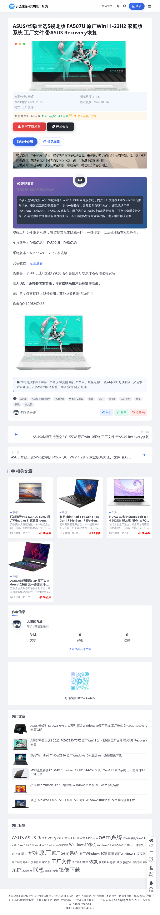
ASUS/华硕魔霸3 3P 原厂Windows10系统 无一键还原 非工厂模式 (29, 584)
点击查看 (36, 263)
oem (95, 838)
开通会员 (62, 126)
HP (70, 838)
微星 (85, 862)
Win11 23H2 (76, 399)
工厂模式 (76, 862)
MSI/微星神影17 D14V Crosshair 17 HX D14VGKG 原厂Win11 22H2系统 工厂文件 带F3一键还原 (87, 772)
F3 (66, 838)
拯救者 (127, 862)
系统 (17, 404)
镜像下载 (69, 869)
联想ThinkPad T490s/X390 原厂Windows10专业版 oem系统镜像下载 (76, 755)
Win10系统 (129, 838)
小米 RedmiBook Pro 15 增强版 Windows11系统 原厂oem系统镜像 (74, 785)
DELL (60, 838)
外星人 (26, 862)
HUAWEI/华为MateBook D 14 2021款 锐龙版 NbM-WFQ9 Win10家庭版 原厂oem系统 (129, 520)
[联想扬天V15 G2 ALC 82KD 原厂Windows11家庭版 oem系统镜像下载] (30, 492)
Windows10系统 (82, 844)
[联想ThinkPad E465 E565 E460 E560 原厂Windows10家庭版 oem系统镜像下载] (20, 803)
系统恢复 (27, 870)
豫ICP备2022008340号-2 (80, 908)
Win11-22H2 (27, 845)
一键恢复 (138, 845)
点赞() (140, 412)
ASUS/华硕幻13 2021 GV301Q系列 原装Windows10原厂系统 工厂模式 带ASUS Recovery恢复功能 (88, 727)
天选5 (112, 399)
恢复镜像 (104, 862)
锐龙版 (28, 404)
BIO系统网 (144, 900)
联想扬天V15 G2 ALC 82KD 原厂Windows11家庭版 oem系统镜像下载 (30, 520)
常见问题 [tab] (53, 142)
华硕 (31, 97)
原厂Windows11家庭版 (130, 854)
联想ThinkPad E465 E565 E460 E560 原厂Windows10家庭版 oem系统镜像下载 (82, 800)
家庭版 (46, 862)
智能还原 (137, 862)
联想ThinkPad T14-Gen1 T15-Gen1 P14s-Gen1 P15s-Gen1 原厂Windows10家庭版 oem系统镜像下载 (80, 522)
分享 (108, 412)
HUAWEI (79, 838)
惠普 (113, 862)
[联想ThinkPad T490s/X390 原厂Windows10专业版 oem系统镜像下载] (20, 759)
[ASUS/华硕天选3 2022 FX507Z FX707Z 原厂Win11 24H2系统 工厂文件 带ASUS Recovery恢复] (20, 744)
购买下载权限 (31, 126)
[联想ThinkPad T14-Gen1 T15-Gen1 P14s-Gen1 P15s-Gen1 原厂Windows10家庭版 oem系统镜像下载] (80, 492)
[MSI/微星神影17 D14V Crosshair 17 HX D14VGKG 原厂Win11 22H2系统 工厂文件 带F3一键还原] (20, 773)
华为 (114, 512)
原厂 (101, 399)
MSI (89, 838)
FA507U (59, 399)
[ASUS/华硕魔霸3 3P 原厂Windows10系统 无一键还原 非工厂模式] (30, 557)
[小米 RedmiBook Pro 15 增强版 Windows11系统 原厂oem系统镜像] (20, 788)
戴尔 (119, 862)
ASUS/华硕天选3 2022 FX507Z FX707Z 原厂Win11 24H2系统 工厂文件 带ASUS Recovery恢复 (88, 742)
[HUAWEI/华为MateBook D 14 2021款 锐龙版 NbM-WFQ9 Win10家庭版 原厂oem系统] (129, 492)
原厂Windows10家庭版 (96, 853)
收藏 (123, 412)
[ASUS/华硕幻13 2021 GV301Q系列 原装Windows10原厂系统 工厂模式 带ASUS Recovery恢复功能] (20, 729)
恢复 (138, 399)
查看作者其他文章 (80, 649)
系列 (145, 862)
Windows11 (104, 845)
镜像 (55, 871)
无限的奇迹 (28, 412)
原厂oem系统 (65, 853)
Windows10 (41, 845)
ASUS (23, 399)
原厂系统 (17, 862)
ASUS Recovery (41, 399)
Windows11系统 (122, 845)
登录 (138, 6)
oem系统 (110, 837)
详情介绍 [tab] (26, 142)
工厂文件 (126, 399)
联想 (15, 512)
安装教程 (36, 862)
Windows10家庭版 (58, 845)
